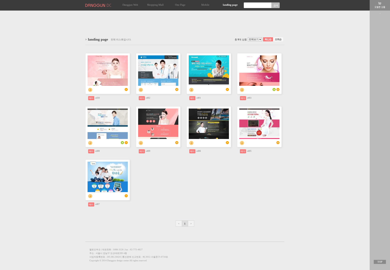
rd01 (198, 98)
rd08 (97, 151)
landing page (230, 4)
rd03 (249, 98)
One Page (180, 4)
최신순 (268, 39)
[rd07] (108, 163)
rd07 (97, 204)
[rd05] (259, 110)
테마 (91, 98)
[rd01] (209, 56)
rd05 (249, 151)
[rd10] (108, 56)
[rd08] (108, 110)
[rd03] (259, 56)
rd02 (148, 98)
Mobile (205, 4)
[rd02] (158, 56)
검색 (275, 5)
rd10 (97, 98)
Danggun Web (130, 4)
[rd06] (209, 110)
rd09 (148, 151)
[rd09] (158, 110)
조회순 (278, 39)
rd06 (198, 151)
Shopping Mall (155, 4)
